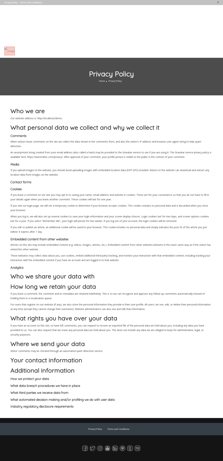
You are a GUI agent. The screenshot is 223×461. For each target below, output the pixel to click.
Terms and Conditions (31, 3)
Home (102, 81)
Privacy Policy (11, 3)
